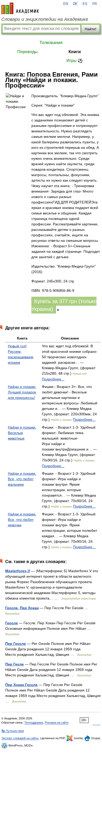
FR (94, 4)
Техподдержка (33, 722)
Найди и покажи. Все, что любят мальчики (22, 478)
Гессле (11, 623)
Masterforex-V (17, 571)
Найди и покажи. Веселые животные (22, 432)
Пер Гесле (14, 664)
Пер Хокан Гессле (21, 685)
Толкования (51, 42)
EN (65, 4)
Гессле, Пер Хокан (22, 608)
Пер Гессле (15, 643)
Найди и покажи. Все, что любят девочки (22, 519)
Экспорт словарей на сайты (19, 738)
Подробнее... (53, 379)
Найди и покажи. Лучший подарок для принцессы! (22, 392)
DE (75, 4)
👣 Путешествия (12, 730)
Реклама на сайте (57, 722)
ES (85, 4)
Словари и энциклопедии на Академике (44, 19)
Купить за (64, 305)
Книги (75, 52)
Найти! (90, 29)
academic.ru (20, 8)
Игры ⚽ (74, 60)
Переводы (27, 52)
